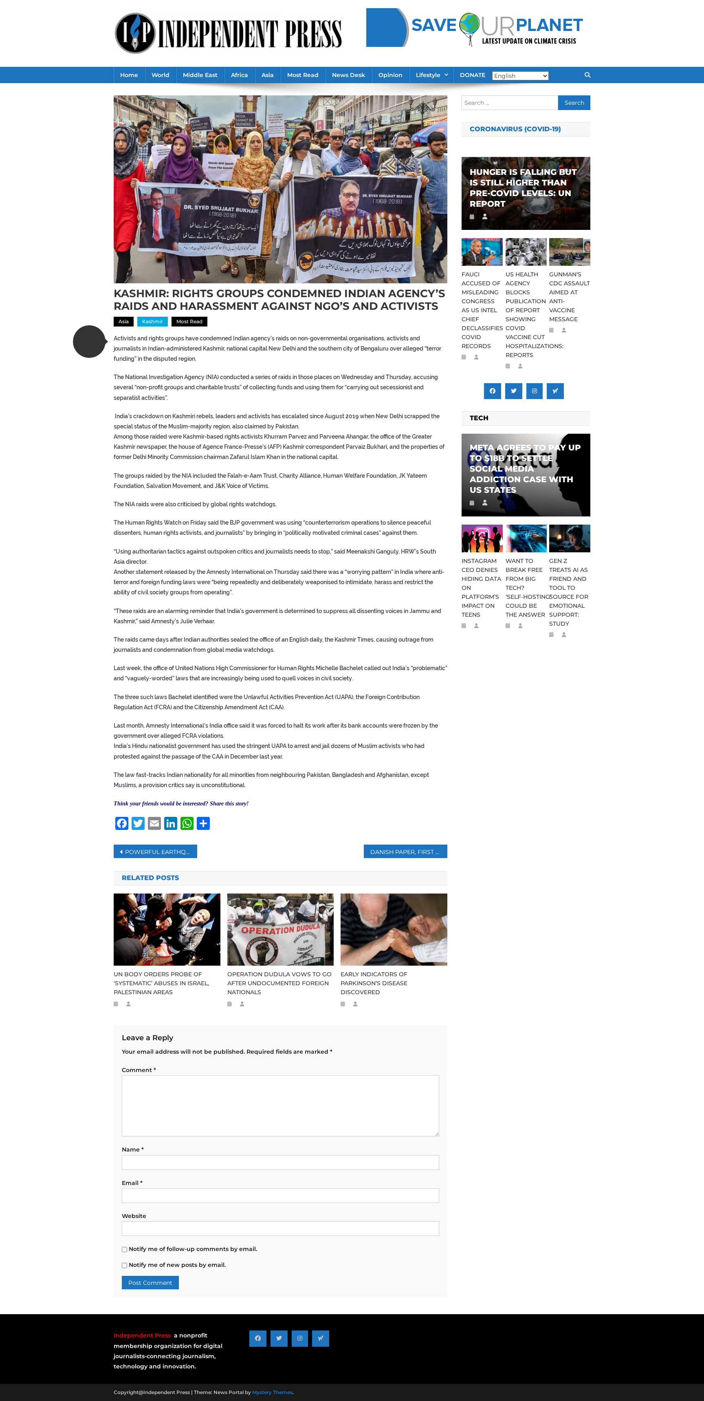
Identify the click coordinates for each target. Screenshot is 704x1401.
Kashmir (152, 321)
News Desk (348, 75)
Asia (268, 75)
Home (129, 75)
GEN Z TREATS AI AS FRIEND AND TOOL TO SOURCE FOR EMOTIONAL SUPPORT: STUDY (568, 592)
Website (134, 1216)
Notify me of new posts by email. (177, 1265)
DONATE (472, 75)
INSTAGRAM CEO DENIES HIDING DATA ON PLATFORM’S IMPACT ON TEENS (481, 587)
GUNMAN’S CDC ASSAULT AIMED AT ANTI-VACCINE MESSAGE (569, 297)
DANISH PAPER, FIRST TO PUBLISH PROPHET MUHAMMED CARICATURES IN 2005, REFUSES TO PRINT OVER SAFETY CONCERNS (408, 852)
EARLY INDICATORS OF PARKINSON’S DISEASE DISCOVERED (374, 983)
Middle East (200, 75)
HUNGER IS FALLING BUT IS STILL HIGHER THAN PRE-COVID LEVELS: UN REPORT (523, 188)
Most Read (303, 75)
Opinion (390, 75)
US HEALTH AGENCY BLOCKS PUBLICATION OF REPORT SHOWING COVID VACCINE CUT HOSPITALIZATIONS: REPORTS (526, 315)
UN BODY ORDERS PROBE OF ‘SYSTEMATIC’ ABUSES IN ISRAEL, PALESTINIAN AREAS (161, 983)
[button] (89, 341)
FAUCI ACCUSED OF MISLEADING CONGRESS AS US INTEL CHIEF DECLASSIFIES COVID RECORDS (482, 310)
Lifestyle (428, 75)
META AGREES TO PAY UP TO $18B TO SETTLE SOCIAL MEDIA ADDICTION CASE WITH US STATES (525, 469)
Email (132, 1183)
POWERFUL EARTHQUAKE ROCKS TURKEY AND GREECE (161, 852)
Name (133, 1149)
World (160, 75)
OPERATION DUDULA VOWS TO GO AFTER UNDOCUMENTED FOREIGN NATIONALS (279, 983)
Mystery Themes (272, 1392)
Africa (239, 75)
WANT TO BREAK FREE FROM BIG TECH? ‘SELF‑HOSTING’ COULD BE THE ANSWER (526, 587)
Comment (139, 1070)
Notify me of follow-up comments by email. (193, 1249)
